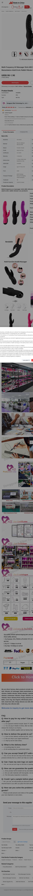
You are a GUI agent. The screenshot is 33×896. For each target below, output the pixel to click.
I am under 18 (26, 360)
